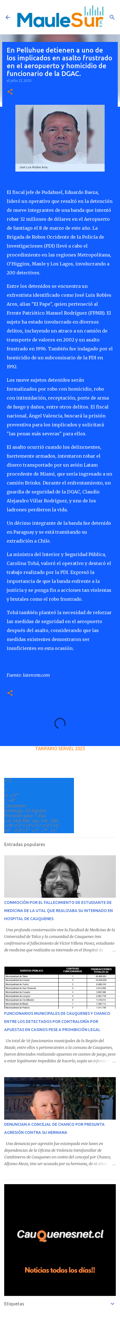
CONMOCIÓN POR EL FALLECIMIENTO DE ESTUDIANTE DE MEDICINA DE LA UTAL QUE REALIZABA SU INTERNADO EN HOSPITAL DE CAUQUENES (58, 910)
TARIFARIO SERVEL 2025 (60, 748)
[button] (10, 92)
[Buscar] (112, 17)
